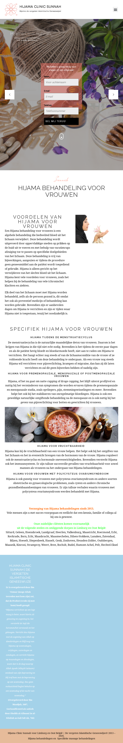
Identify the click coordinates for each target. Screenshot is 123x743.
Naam (47, 76)
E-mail (47, 91)
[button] (115, 9)
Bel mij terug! (56, 121)
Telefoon (48, 105)
